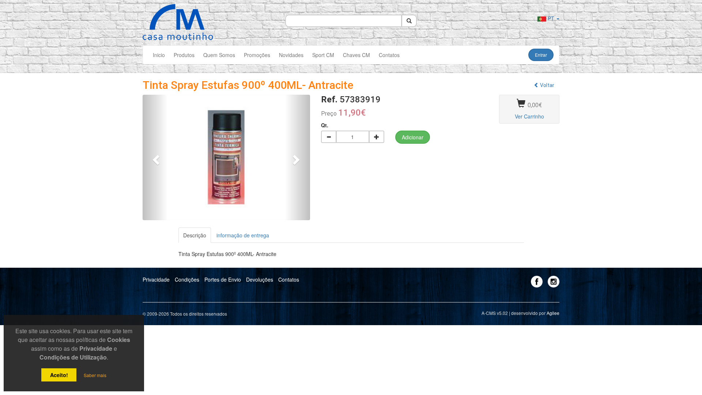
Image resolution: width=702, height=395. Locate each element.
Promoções (257, 55)
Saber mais (95, 375)
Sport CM (323, 55)
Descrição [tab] (194, 235)
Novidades (291, 55)
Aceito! (59, 375)
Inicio (159, 55)
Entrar (541, 55)
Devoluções (259, 279)
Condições (187, 279)
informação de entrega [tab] (242, 235)
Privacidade (156, 279)
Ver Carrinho (529, 116)
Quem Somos (219, 55)
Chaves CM (356, 55)
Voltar (546, 85)
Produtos (184, 55)
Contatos (389, 55)
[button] (155, 157)
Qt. (324, 125)
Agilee (553, 313)
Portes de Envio (222, 279)
